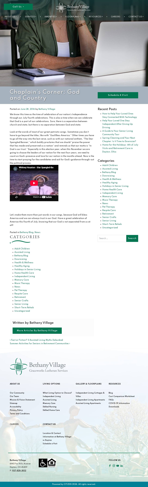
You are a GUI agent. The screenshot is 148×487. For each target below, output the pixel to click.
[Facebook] (110, 466)
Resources (95, 17)
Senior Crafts (21, 301)
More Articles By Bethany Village (37, 331)
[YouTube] (117, 466)
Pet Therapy (20, 290)
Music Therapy (22, 283)
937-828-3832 (19, 471)
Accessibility (15, 407)
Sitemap (13, 403)
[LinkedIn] (121, 466)
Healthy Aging (22, 266)
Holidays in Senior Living (27, 270)
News (37, 232)
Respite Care (21, 294)
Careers (115, 17)
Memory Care (21, 280)
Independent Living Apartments (90, 400)
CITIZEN (68, 484)
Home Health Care (24, 273)
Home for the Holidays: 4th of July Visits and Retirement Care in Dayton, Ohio (120, 148)
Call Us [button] (17, 7)
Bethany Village (47, 109)
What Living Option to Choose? (57, 393)
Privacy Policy (16, 410)
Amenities (50, 17)
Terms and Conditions (20, 414)
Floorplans (72, 17)
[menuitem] (10, 16)
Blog (111, 393)
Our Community (17, 393)
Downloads (114, 407)
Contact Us (135, 17)
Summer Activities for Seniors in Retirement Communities (39, 344)
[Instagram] (114, 466)
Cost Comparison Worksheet (122, 396)
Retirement (20, 297)
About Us (10, 17)
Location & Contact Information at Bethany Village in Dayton (57, 436)
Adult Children (22, 249)
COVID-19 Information (119, 403)
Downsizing (20, 259)
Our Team (14, 396)
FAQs (111, 400)
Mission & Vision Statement (22, 400)
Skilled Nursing (49, 407)
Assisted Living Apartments (88, 403)
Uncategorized (22, 311)
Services (30, 17)
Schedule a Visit (118, 95)
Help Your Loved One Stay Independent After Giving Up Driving (117, 124)
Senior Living (21, 304)
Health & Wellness (23, 263)
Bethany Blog (26, 232)
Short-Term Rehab (24, 308)
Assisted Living (22, 252)
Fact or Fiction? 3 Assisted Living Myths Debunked (37, 340)
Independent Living (24, 276)
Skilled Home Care (51, 410)
